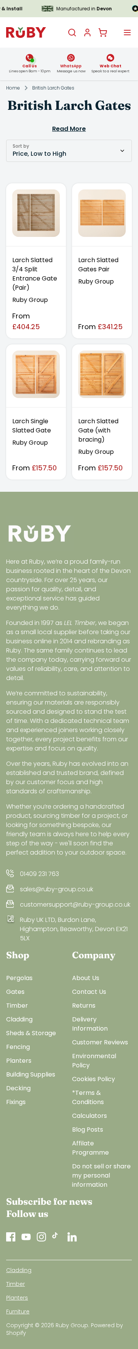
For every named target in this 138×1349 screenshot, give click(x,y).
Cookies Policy (93, 1079)
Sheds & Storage (31, 1033)
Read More (69, 128)
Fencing (18, 1046)
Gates (15, 991)
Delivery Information (90, 1024)
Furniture (18, 1311)
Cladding (19, 1019)
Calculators (89, 1115)
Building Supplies (30, 1074)
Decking (18, 1088)
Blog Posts (87, 1129)
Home (13, 88)
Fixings (16, 1102)
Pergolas (19, 978)
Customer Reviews (100, 1042)
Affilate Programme (90, 1148)
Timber (17, 1005)
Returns (83, 1005)
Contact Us (89, 991)
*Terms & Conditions (88, 1097)
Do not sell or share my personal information (101, 1175)
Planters (18, 1060)
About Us (85, 978)
